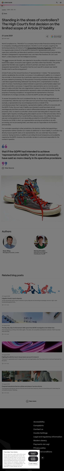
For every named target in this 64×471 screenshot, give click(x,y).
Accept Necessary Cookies (33, 458)
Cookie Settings (33, 463)
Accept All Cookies (33, 453)
